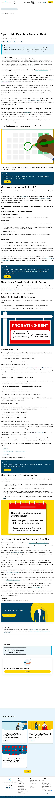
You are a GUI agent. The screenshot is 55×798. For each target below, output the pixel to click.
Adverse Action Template (33, 2)
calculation (41, 432)
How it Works (15, 2)
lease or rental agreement (44, 198)
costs (8, 81)
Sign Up (50, 2)
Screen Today (27, 671)
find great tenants (26, 167)
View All (27, 771)
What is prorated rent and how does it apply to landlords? (15, 647)
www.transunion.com (33, 629)
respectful (31, 543)
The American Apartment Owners (11, 451)
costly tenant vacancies (41, 70)
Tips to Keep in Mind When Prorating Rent (12, 652)
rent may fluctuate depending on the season (40, 367)
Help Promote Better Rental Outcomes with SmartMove (15, 654)
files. (4, 498)
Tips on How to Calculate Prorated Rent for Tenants (14, 650)
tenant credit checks (16, 552)
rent (30, 112)
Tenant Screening (19, 2)
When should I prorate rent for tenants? (11, 648)
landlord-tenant (38, 543)
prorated (26, 112)
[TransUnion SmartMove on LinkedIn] (7, 787)
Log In (45, 2)
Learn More (7, 181)
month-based (34, 432)
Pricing (24, 2)
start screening (36, 587)
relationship (45, 543)
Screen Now (9, 615)
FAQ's (28, 2)
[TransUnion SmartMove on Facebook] (9, 787)
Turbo (5, 454)
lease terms (9, 290)
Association (23, 451)
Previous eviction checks (12, 572)
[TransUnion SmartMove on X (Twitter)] (12, 787)
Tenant (8, 454)
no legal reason (24, 196)
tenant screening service (33, 100)
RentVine (5, 448)
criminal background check (13, 580)
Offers (39, 2)
